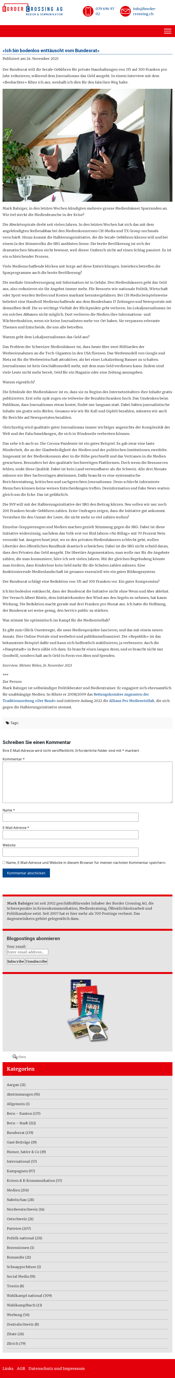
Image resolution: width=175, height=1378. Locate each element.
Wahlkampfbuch (21, 1305)
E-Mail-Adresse (16, 827)
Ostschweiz (17, 1219)
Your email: (16, 946)
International (18, 1161)
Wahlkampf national (24, 1295)
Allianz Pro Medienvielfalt (131, 701)
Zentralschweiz (20, 1324)
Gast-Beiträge (18, 1142)
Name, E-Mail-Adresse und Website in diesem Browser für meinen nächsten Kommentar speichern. (86, 862)
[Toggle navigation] (168, 31)
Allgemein (16, 1104)
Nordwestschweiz (22, 1209)
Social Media (18, 1276)
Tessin (13, 1286)
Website (9, 845)
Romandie (15, 1257)
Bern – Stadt (17, 1123)
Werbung (14, 1315)
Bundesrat (16, 1133)
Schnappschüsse (21, 1267)
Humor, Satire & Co (23, 1152)
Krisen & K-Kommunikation (31, 1180)
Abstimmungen (20, 1094)
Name (9, 810)
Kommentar (14, 759)
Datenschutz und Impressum (57, 1368)
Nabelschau (17, 1200)
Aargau (13, 1085)
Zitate (12, 1334)
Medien (13, 1190)
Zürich (12, 1343)
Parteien (14, 1228)
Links (8, 1368)
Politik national (20, 1238)
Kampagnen (17, 1171)
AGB (21, 1368)
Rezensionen (18, 1248)
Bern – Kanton (19, 1113)
